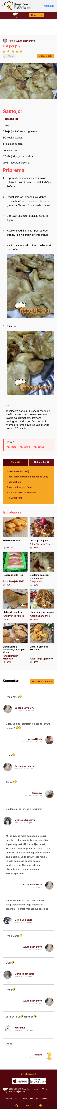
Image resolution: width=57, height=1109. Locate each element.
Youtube (25, 1098)
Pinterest (44, 1098)
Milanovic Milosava (25, 820)
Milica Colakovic (23, 919)
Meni (28, 1105)
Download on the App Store (20, 1081)
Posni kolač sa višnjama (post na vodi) (27, 476)
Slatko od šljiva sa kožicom (21, 492)
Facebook (8, 1098)
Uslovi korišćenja (40, 1089)
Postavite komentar (42, 681)
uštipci (27, 446)
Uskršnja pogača (42, 533)
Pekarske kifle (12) (15, 569)
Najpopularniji (41, 462)
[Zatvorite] (2, 6)
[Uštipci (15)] (30, 286)
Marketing (13, 1091)
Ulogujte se (36, 15)
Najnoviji (15, 462)
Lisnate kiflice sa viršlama (42, 643)
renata (38, 1054)
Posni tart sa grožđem (19, 487)
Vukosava (37, 793)
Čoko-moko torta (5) (18, 471)
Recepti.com (5, 1090)
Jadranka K (21, 1027)
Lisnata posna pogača (42, 605)
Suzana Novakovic (25, 40)
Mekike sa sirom (15, 533)
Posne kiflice (14, 482)
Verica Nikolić (35, 739)
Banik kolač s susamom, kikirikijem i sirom (15, 643)
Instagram (34, 1098)
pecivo (41, 446)
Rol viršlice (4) (14, 497)
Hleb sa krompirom (15, 605)
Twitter (17, 1098)
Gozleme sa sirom (42, 569)
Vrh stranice (27, 1074)
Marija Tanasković (24, 973)
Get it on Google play (38, 1081)
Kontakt (22, 1091)
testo (13, 446)
